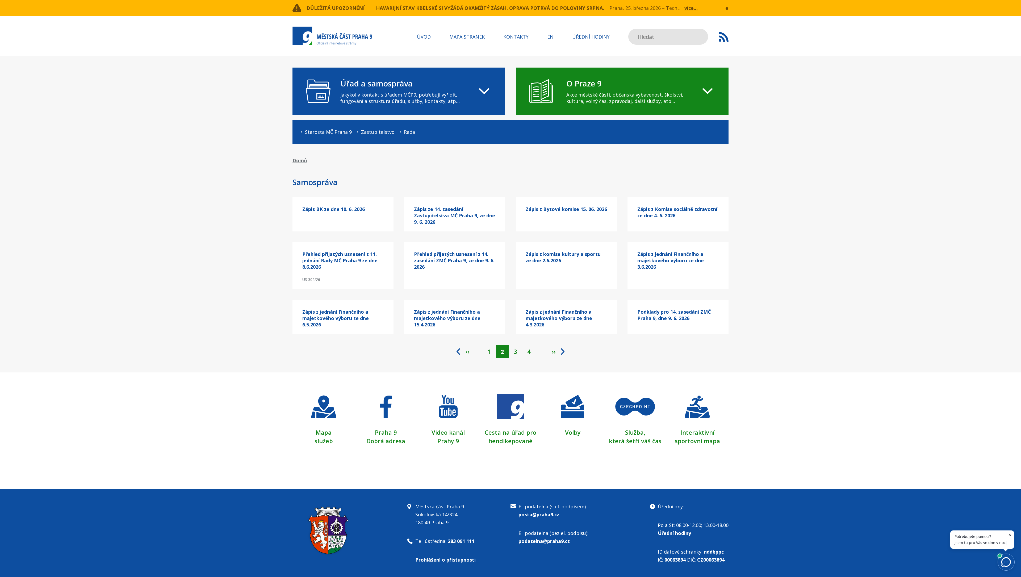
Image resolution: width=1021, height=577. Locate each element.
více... (691, 8)
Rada (409, 132)
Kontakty (516, 37)
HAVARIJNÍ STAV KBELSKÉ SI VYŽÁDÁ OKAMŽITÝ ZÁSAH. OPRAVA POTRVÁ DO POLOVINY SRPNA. (490, 8)
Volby (573, 432)
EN (550, 37)
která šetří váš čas (635, 441)
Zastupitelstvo (378, 132)
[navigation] (398, 91)
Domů (299, 160)
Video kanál (448, 432)
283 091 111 (461, 541)
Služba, (635, 432)
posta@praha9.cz (538, 514)
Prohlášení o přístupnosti (445, 560)
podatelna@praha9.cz (544, 541)
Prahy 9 (448, 441)
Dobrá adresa (385, 441)
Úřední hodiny (591, 37)
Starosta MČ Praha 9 (328, 132)
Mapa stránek (467, 37)
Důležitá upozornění (336, 8)
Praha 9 (386, 432)
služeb (324, 441)
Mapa (324, 432)
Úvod (424, 37)
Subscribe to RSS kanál (724, 37)
